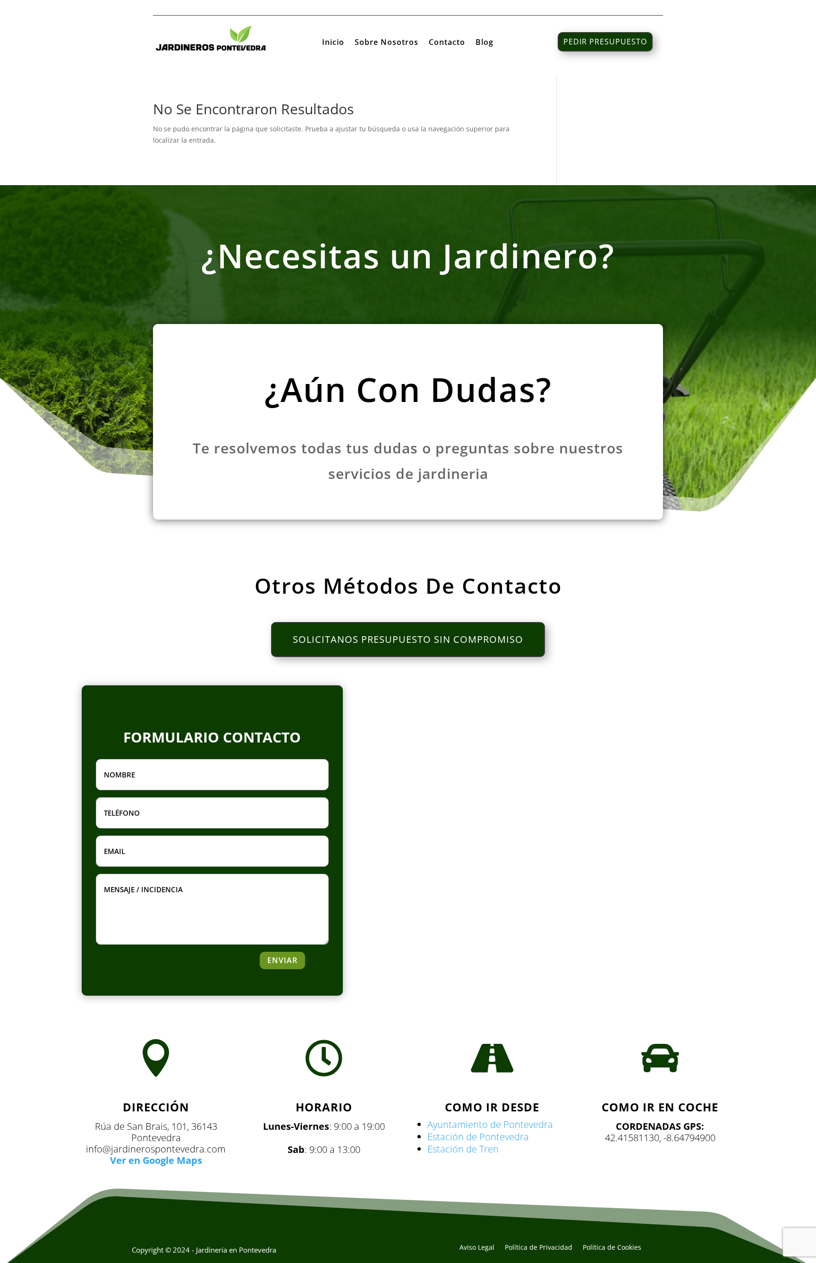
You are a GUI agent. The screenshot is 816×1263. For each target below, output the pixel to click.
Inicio (333, 43)
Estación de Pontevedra (478, 1136)
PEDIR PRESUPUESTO (605, 41)
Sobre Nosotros (386, 43)
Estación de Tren (463, 1149)
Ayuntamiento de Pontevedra (490, 1124)
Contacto (447, 43)
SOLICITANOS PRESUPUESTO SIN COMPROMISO (408, 639)
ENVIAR (282, 960)
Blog (484, 43)
